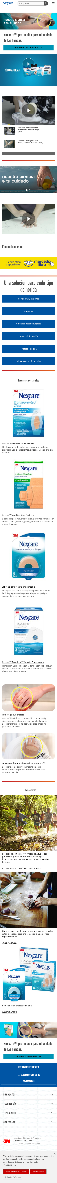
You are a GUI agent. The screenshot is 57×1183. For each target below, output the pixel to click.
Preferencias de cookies (23, 1140)
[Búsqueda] (46, 3)
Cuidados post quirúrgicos (28, 323)
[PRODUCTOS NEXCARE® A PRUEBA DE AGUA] (28, 823)
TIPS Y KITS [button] (9, 1113)
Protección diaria (29, 348)
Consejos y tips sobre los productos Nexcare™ (23, 763)
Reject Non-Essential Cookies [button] (16, 1172)
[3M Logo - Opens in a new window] (8, 3)
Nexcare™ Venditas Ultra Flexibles (18, 515)
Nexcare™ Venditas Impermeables (18, 443)
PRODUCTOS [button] (9, 1094)
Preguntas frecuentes (28, 1056)
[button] (12, 1177)
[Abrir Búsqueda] (53, 3)
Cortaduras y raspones (28, 298)
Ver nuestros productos (29, 47)
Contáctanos (28, 1081)
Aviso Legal (18, 1138)
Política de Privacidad (32, 1138)
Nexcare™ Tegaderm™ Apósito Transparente (23, 662)
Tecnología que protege (13, 714)
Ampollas (28, 311)
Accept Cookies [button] (38, 1172)
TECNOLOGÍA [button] (9, 1104)
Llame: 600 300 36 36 (30, 1075)
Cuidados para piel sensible (29, 361)
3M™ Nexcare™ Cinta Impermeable (18, 586)
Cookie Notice (10, 1165)
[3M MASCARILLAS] (28, 974)
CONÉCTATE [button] (9, 1122)
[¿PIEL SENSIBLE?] (28, 900)
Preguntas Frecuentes (28, 1067)
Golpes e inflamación (28, 336)
